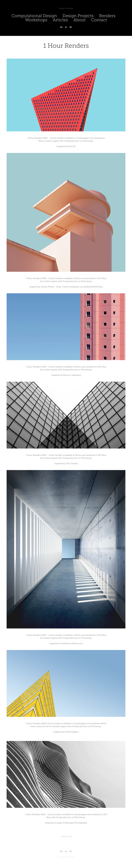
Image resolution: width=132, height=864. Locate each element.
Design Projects (78, 15)
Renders (107, 15)
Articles (60, 20)
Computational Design (34, 15)
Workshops (36, 20)
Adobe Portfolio (69, 857)
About (79, 20)
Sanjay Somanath (66, 8)
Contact (99, 20)
